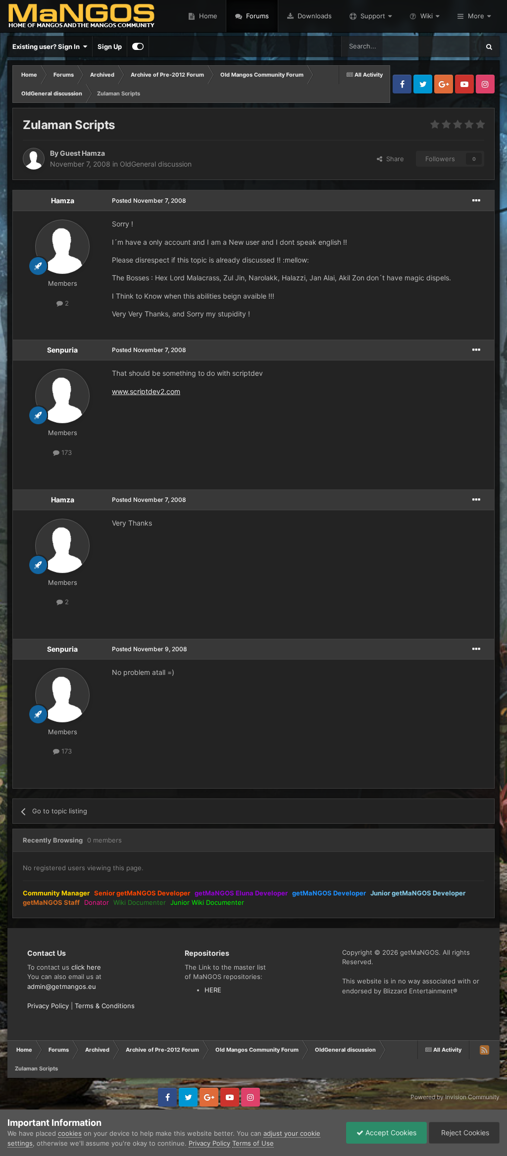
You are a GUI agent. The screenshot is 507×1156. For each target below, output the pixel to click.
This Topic (451, 46)
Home (207, 16)
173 (65, 452)
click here (86, 967)
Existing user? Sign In (47, 46)
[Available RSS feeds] (484, 1049)
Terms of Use (253, 1143)
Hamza (62, 200)
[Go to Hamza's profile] (62, 247)
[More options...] (476, 201)
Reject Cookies (464, 1132)
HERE (212, 990)
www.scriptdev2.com (146, 391)
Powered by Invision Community (455, 1097)
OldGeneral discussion (156, 164)
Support (372, 16)
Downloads (314, 16)
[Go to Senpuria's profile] (62, 396)
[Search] (489, 46)
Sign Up (110, 46)
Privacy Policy (48, 1006)
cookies (70, 1133)
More (476, 16)
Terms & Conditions (105, 1006)
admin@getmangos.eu (61, 986)
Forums (256, 16)
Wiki (426, 16)
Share (393, 159)
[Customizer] (138, 46)
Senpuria (62, 350)
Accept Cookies (389, 1132)
